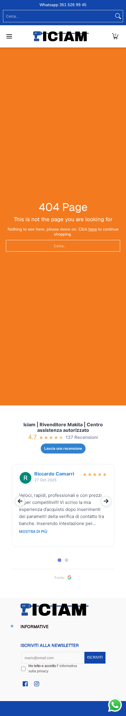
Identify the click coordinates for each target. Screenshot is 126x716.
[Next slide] (106, 501)
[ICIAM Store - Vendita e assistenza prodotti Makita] (61, 36)
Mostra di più (33, 531)
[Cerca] (118, 16)
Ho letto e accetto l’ (52, 668)
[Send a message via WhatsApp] (115, 705)
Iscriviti (95, 657)
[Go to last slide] (20, 501)
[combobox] (58, 16)
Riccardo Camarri (54, 474)
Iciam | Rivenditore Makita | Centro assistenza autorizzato (63, 427)
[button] (115, 36)
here (92, 229)
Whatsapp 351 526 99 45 (63, 4)
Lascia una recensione (63, 448)
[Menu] (9, 36)
